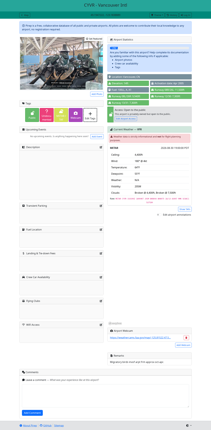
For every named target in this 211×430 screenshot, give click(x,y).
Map (26, 15)
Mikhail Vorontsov (65, 83)
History (173, 15)
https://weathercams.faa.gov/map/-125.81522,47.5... (140, 337)
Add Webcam (183, 345)
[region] (149, 271)
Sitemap (59, 425)
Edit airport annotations (177, 214)
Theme (157, 15)
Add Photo (97, 94)
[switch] (159, 214)
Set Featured (95, 38)
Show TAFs (184, 209)
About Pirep (30, 425)
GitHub (47, 425)
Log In (187, 15)
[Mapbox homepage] (115, 323)
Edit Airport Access (126, 118)
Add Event (97, 136)
